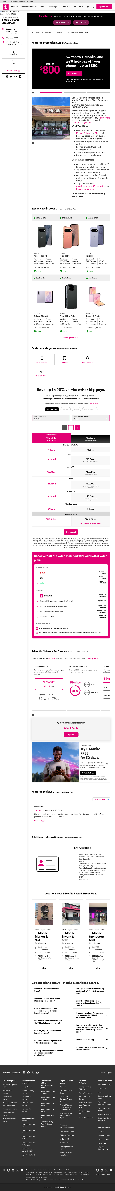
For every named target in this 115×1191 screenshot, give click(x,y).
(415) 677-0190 (44, 953)
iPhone (79, 133)
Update (71, 735)
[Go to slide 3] (88, 93)
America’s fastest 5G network (89, 186)
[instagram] (20, 76)
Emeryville (58, 32)
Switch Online (81, 22)
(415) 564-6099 (98, 953)
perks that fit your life (82, 122)
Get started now (88, 773)
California (47, 32)
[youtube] (15, 76)
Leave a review (99, 799)
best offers (105, 118)
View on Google (41, 821)
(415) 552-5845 (71, 953)
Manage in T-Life (62, 22)
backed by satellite (85, 189)
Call (13, 62)
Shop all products (71, 337)
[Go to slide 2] (64, 93)
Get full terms (70, 81)
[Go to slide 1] (41, 93)
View (44, 968)
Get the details (73, 73)
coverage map (92, 658)
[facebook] (7, 76)
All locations (36, 32)
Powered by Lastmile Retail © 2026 (57, 1187)
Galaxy (87, 133)
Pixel (97, 133)
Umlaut (51, 658)
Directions (14, 53)
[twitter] (11, 76)
